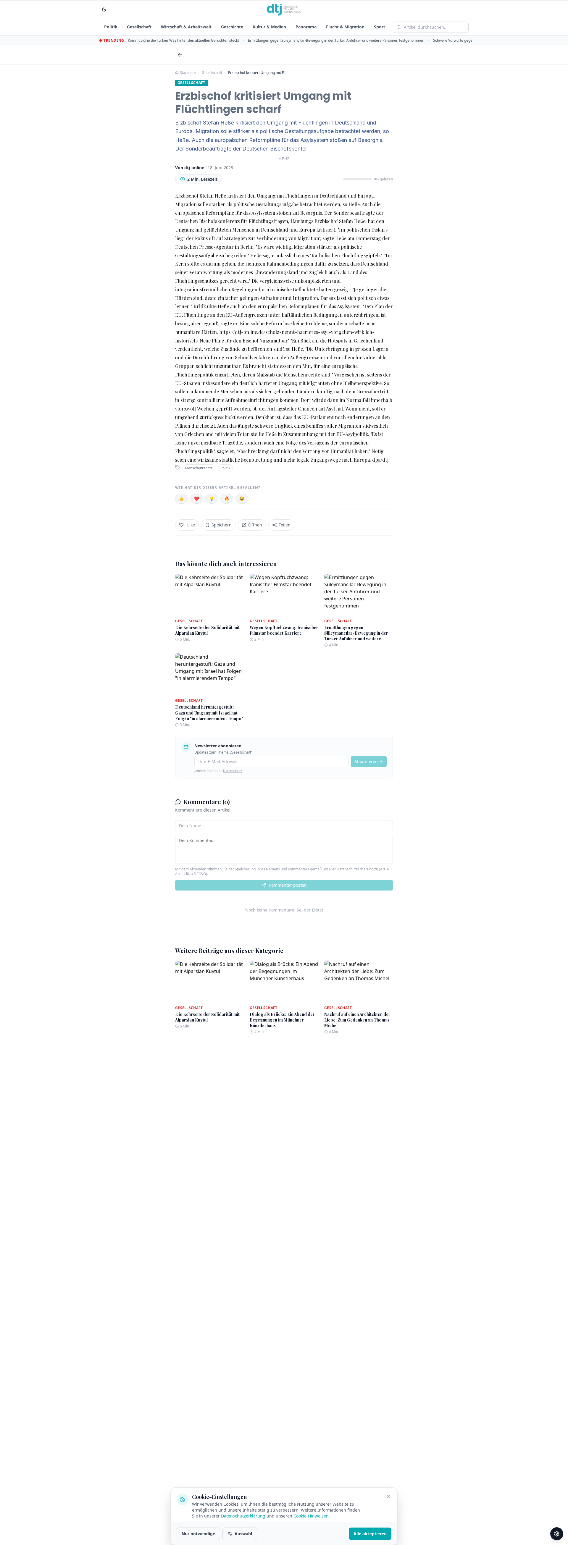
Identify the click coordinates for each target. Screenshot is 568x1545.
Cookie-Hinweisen (311, 1516)
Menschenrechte (199, 468)
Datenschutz (232, 770)
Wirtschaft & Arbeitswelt (186, 27)
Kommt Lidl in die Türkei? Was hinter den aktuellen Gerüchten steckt (183, 40)
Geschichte (232, 27)
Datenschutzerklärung (355, 869)
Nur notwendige (198, 1533)
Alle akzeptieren (370, 1533)
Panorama (306, 27)
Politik (110, 27)
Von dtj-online (189, 167)
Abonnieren (366, 761)
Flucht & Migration (345, 27)
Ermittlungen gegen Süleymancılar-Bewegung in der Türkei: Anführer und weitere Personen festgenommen (336, 40)
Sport (379, 27)
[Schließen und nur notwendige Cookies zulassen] (388, 1496)
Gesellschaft (139, 27)
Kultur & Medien (269, 27)
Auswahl (243, 1533)
